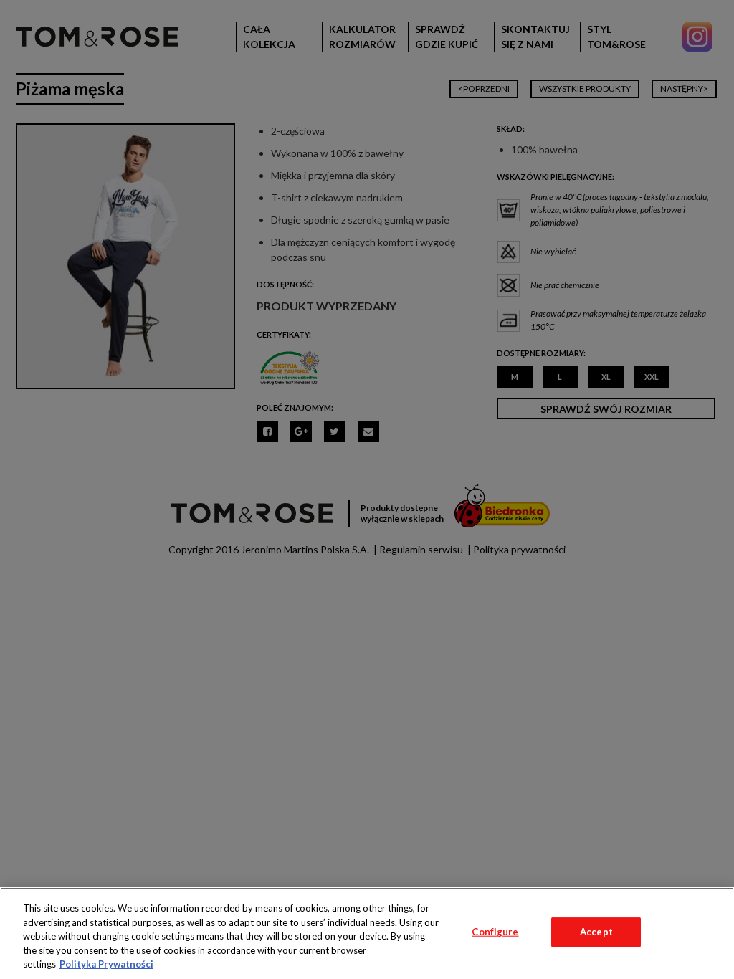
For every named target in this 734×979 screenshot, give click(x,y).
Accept (596, 931)
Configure (495, 931)
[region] (367, 933)
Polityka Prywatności (106, 964)
